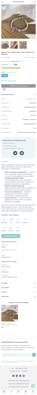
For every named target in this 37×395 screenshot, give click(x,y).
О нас (11, 368)
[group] (18, 21)
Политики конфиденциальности (10, 362)
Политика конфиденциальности (18, 383)
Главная (4, 392)
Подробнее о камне (11, 236)
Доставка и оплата (21, 368)
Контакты (25, 371)
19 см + (12, 75)
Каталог (11, 392)
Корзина (26, 392)
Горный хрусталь (30, 98)
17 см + (4, 75)
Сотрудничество (14, 371)
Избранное (18, 392)
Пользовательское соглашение (18, 387)
